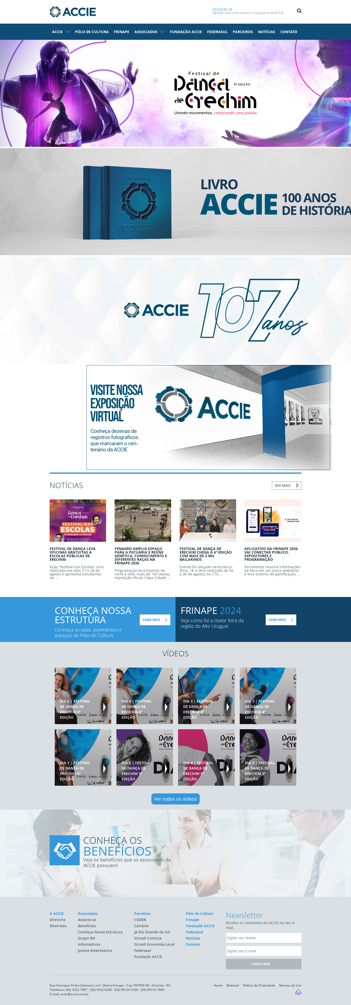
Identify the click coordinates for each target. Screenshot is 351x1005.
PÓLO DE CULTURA (92, 31)
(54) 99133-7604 (152, 990)
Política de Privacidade (259, 985)
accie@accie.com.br (74, 994)
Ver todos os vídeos (175, 799)
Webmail (232, 985)
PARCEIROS (243, 31)
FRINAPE (121, 31)
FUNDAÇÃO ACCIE (186, 31)
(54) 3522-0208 (101, 990)
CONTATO (288, 31)
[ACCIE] (73, 11)
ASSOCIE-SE (223, 9)
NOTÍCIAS (266, 31)
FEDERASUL (217, 31)
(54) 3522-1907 (76, 990)
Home (218, 985)
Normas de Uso (290, 985)
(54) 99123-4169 (126, 990)
